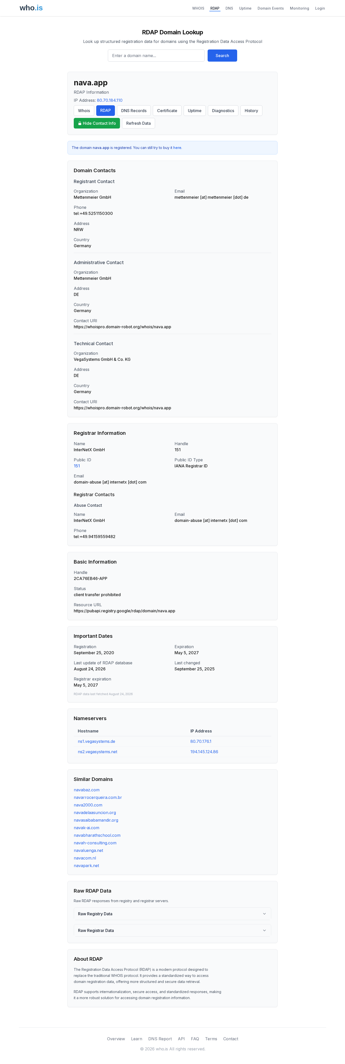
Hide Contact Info (99, 123)
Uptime (245, 8)
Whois (84, 110)
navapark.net (86, 865)
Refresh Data (138, 123)
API (181, 1038)
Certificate (167, 110)
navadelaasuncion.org (95, 812)
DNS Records (133, 110)
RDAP (214, 8)
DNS (229, 8)
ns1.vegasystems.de (96, 741)
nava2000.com (88, 804)
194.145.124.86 (204, 751)
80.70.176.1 (200, 741)
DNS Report (160, 1038)
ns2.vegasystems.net (97, 751)
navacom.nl (85, 857)
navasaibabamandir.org (96, 820)
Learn (136, 1038)
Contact (230, 1038)
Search (222, 55)
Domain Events (271, 8)
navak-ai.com (86, 827)
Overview (116, 1038)
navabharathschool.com (97, 835)
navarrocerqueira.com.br (98, 797)
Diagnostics (223, 110)
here (177, 147)
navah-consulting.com (95, 842)
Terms (211, 1038)
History (251, 110)
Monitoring (299, 8)
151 (77, 465)
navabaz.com (87, 789)
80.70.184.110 (109, 100)
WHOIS (198, 8)
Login (320, 8)
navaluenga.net (88, 850)
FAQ (195, 1038)
